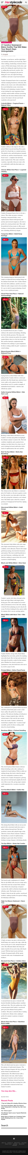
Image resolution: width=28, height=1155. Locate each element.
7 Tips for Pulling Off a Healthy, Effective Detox (14, 1103)
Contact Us (10, 1142)
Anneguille (5, 54)
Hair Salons (21, 1144)
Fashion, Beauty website (7, 1152)
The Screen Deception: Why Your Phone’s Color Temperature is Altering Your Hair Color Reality (13, 1107)
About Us (4, 1142)
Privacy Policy (8, 1144)
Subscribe (14, 1145)
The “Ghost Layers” (6, 1110)
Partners (15, 1144)
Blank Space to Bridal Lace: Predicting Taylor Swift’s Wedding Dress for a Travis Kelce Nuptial (13, 1118)
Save (5, 6)
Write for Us (17, 1142)
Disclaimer (24, 1142)
